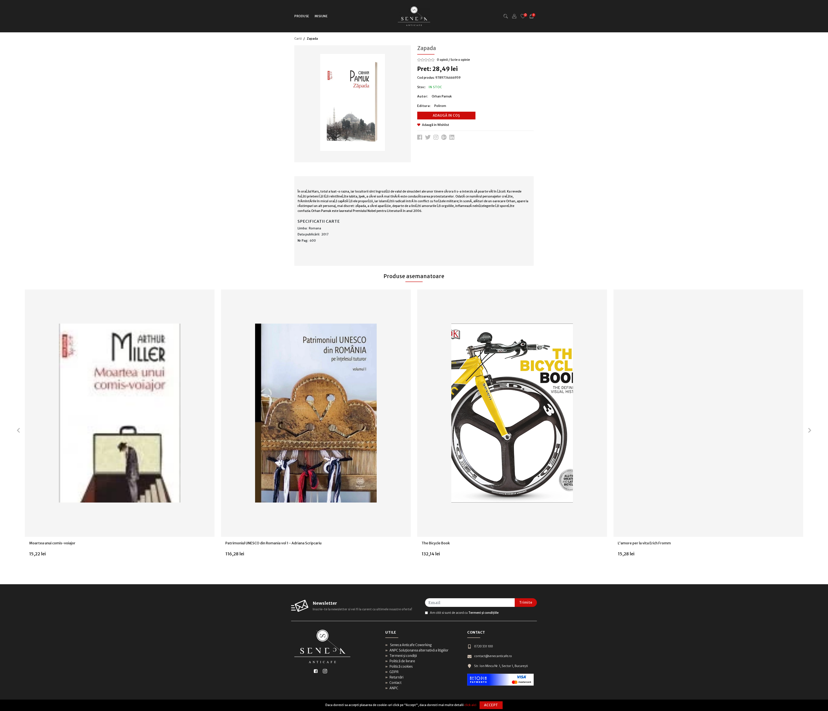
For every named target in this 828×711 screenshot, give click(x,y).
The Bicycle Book (436, 543)
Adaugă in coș (446, 115)
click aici (470, 705)
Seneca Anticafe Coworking (410, 645)
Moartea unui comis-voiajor (52, 543)
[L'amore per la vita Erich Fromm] (708, 413)
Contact (395, 683)
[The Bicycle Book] (512, 413)
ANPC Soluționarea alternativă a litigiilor (418, 650)
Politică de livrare (402, 661)
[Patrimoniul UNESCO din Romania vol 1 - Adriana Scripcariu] (315, 413)
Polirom (440, 106)
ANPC (393, 688)
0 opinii (442, 60)
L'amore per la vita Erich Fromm (644, 543)
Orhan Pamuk (442, 96)
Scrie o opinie (460, 60)
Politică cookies (401, 666)
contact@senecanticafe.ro (493, 656)
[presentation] (18, 430)
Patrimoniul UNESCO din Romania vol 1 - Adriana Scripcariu (273, 543)
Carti (298, 39)
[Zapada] (352, 102)
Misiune (321, 16)
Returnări (396, 677)
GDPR (393, 672)
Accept (491, 705)
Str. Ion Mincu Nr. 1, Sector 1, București (501, 666)
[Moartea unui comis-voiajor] (119, 413)
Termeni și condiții (403, 656)
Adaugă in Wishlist (435, 125)
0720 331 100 (483, 646)
